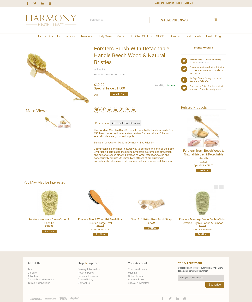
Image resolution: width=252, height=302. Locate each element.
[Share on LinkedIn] (115, 108)
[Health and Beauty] (51, 20)
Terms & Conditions (39, 283)
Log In (179, 3)
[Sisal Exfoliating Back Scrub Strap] (151, 203)
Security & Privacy (88, 276)
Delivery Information (89, 269)
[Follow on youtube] (50, 3)
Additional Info (119, 123)
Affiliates (33, 276)
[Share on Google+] (121, 108)
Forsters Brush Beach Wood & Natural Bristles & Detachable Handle (203, 154)
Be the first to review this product (109, 74)
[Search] (146, 20)
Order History (135, 276)
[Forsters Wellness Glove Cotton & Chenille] (49, 203)
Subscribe (215, 284)
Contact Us (84, 283)
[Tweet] (109, 108)
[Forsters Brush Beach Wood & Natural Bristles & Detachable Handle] (203, 131)
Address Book (136, 279)
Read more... (204, 62)
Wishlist (170, 3)
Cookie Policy (85, 279)
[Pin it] (127, 108)
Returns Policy (86, 272)
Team (31, 269)
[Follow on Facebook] (27, 3)
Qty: (96, 95)
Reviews (135, 123)
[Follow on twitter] (35, 3)
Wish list (133, 272)
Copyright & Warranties (41, 279)
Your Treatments (137, 269)
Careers (32, 272)
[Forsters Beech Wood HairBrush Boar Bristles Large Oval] (100, 203)
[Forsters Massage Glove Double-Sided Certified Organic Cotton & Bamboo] (202, 203)
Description (102, 123)
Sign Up (189, 3)
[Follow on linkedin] (42, 3)
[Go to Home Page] (27, 40)
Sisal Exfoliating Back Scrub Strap (151, 219)
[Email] (133, 108)
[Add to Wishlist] (97, 109)
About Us (34, 263)
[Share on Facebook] (103, 108)
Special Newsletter (138, 283)
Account (159, 3)
